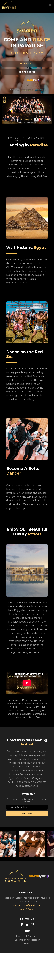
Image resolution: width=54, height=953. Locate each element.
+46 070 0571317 (27, 909)
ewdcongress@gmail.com (27, 905)
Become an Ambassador (27, 940)
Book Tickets (27, 64)
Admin (27, 943)
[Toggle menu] (50, 5)
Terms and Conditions (27, 936)
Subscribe (27, 813)
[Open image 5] (14, 844)
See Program (27, 72)
